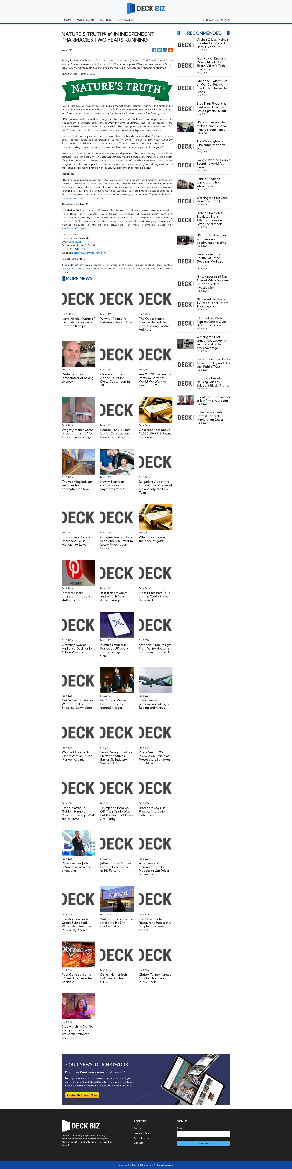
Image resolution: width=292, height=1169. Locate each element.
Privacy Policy (141, 1133)
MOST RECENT (85, 19)
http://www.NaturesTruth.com (89, 252)
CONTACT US (126, 19)
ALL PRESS (106, 19)
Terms (137, 1128)
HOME (67, 19)
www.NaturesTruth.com (75, 228)
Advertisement (142, 1137)
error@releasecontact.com (77, 268)
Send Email (74, 241)
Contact (138, 1142)
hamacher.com (70, 198)
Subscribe (203, 1143)
